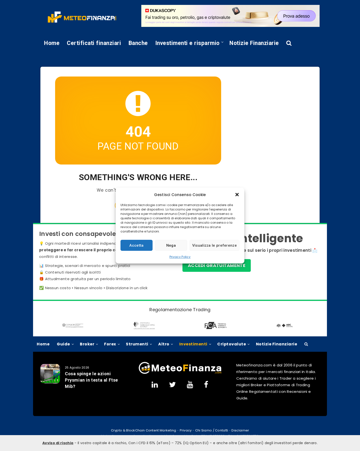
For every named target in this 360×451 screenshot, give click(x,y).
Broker (87, 344)
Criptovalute (231, 344)
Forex (110, 344)
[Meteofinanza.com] (82, 17)
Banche (138, 43)
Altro (163, 344)
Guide (63, 344)
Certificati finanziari (94, 43)
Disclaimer (240, 430)
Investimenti (193, 344)
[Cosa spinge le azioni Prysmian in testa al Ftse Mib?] (50, 374)
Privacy (186, 430)
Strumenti (137, 344)
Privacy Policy (180, 257)
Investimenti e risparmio (187, 43)
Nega (171, 245)
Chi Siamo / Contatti (211, 430)
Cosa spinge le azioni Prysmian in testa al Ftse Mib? (91, 380)
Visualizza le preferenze (214, 245)
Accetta (136, 245)
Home (52, 43)
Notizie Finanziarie (254, 43)
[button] (237, 194)
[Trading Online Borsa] (180, 373)
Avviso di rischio (57, 442)
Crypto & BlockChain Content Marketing (143, 430)
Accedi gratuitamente (216, 265)
